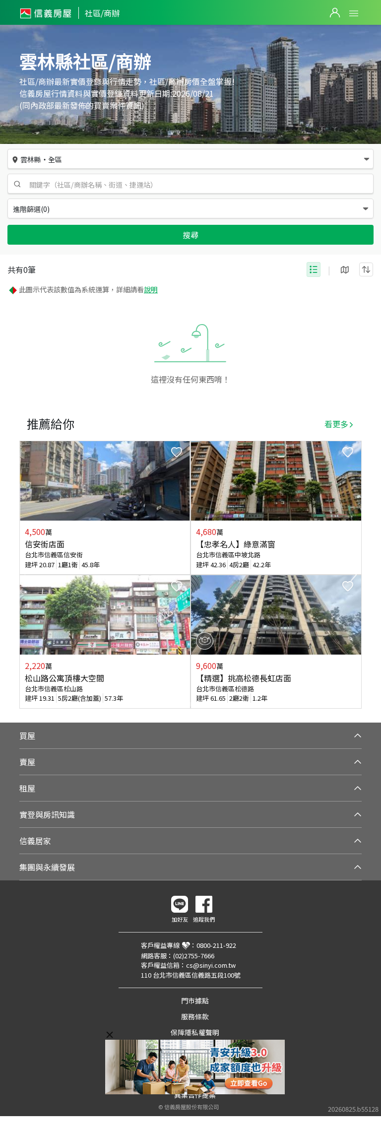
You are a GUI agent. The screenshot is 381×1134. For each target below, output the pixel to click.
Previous (27, 575)
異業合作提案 (195, 1095)
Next (354, 575)
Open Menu (353, 13)
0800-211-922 (216, 945)
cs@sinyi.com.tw (211, 965)
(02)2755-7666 (193, 955)
